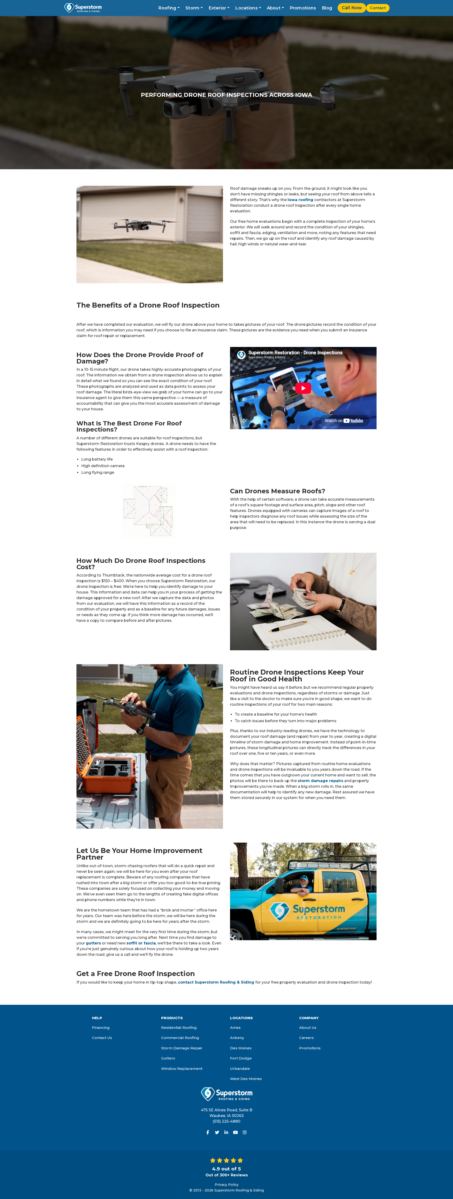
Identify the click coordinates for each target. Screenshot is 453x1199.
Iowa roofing (300, 200)
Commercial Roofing (180, 1037)
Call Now (352, 7)
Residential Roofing (179, 1027)
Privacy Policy (227, 1185)
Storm (192, 8)
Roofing (167, 8)
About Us (307, 1027)
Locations (246, 8)
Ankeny (237, 1037)
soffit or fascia (141, 943)
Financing (101, 1027)
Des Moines (241, 1048)
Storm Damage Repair (181, 1048)
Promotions (303, 8)
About (274, 8)
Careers (306, 1037)
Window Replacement (181, 1068)
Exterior (217, 8)
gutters (93, 943)
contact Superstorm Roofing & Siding (216, 982)
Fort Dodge (241, 1058)
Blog (327, 8)
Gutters (168, 1058)
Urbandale (240, 1068)
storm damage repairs (320, 781)
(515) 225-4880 (226, 1121)
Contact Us (102, 1037)
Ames (235, 1027)
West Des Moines (246, 1078)
